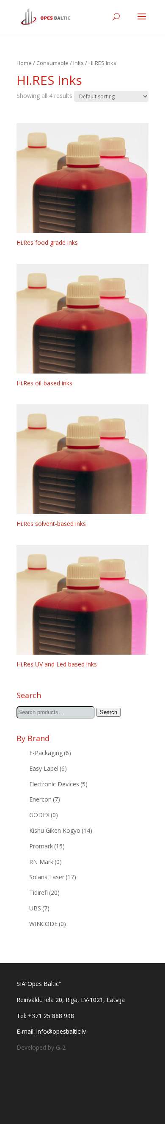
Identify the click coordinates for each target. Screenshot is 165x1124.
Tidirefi (44, 892)
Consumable (52, 63)
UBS (39, 908)
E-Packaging (50, 753)
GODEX (43, 815)
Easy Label (48, 768)
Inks (78, 63)
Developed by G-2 (41, 1047)
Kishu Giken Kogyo (60, 830)
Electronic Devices (58, 784)
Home (24, 63)
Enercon (44, 799)
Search (108, 712)
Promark (47, 846)
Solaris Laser (52, 877)
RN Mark (45, 862)
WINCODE (47, 924)
